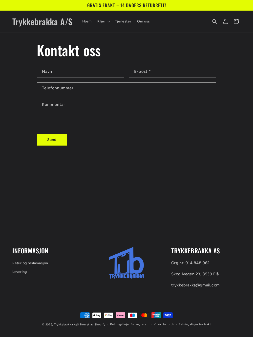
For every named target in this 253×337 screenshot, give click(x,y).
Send (52, 139)
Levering (19, 272)
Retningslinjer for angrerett (129, 324)
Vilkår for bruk (164, 324)
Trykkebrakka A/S (66, 324)
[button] (103, 21)
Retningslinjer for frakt (195, 324)
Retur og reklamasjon (30, 263)
